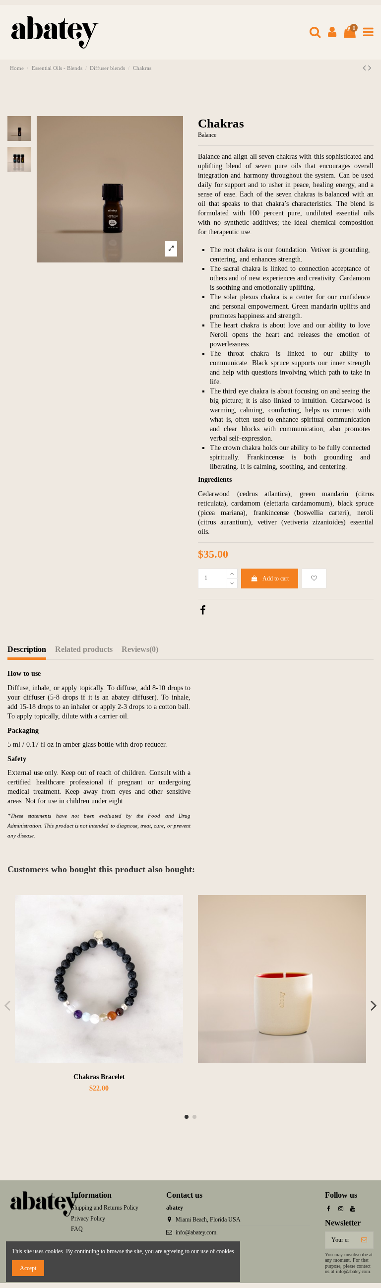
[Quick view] (176, 925)
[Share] (202, 611)
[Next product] (369, 68)
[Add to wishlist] (314, 578)
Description (26, 649)
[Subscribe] (364, 1240)
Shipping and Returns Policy (104, 1207)
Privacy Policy (88, 1218)
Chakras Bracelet (99, 1077)
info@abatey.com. (197, 1232)
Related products (84, 649)
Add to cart (275, 578)
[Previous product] (365, 68)
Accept (28, 1268)
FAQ (77, 1228)
